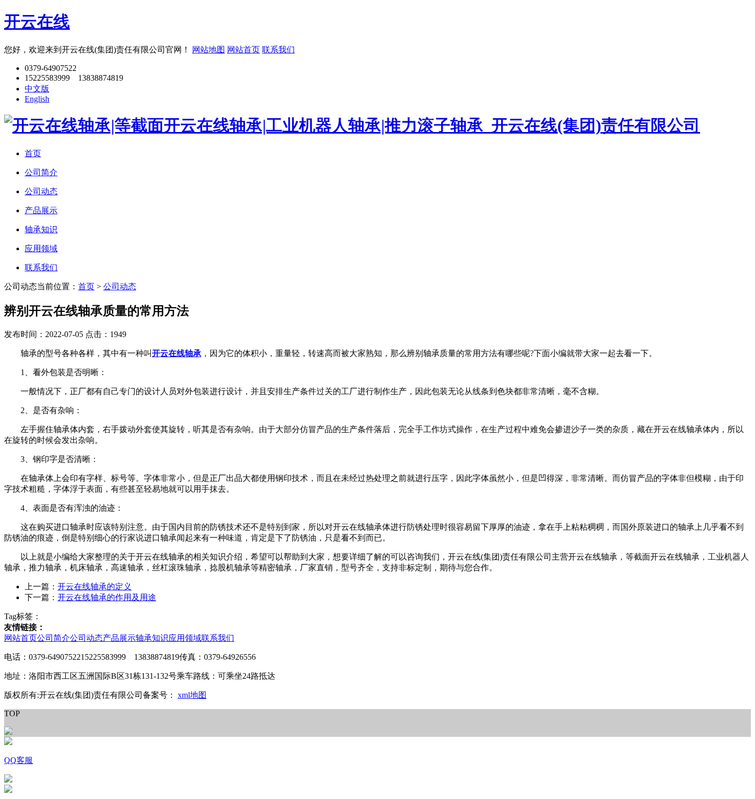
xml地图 (192, 695)
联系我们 (278, 49)
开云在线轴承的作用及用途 (107, 597)
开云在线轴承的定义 (94, 586)
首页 (86, 286)
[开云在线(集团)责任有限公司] (352, 125)
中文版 (37, 88)
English (37, 99)
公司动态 (119, 286)
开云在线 (37, 21)
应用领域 (184, 638)
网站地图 (208, 49)
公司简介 (53, 638)
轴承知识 (152, 638)
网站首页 (243, 49)
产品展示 (119, 638)
